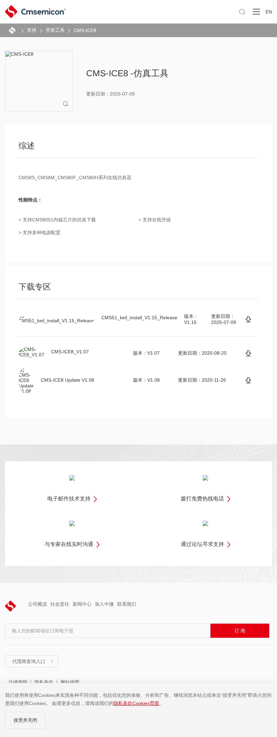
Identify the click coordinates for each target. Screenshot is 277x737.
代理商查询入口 (33, 661)
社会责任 (59, 604)
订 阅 (239, 630)
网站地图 (69, 682)
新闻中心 (82, 604)
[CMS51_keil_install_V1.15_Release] (248, 319)
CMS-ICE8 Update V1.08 (67, 380)
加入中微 (104, 604)
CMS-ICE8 (85, 30)
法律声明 (17, 682)
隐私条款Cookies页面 (136, 703)
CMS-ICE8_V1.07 (70, 351)
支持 (31, 30)
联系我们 (126, 604)
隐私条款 (43, 682)
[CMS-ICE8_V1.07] (248, 353)
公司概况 (37, 604)
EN (269, 11)
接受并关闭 (25, 720)
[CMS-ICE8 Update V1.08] (248, 380)
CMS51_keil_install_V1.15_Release (139, 317)
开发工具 (55, 30)
